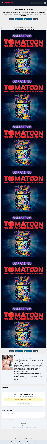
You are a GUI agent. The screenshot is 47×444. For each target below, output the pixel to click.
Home (21, 435)
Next (35, 19)
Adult (25, 435)
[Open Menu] (2, 3)
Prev (12, 19)
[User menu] (45, 3)
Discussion (28, 19)
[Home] (9, 3)
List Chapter (19, 19)
